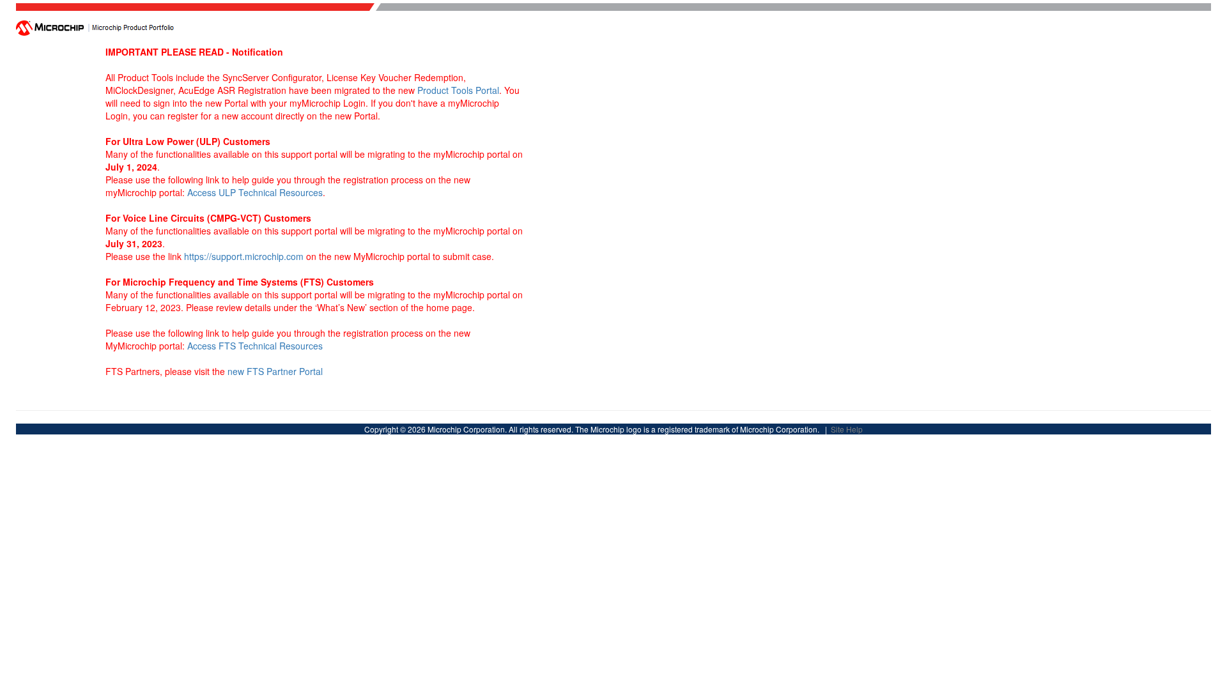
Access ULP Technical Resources (255, 192)
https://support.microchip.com (244, 256)
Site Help (847, 429)
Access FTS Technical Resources (255, 345)
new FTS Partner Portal (275, 371)
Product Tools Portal (458, 90)
